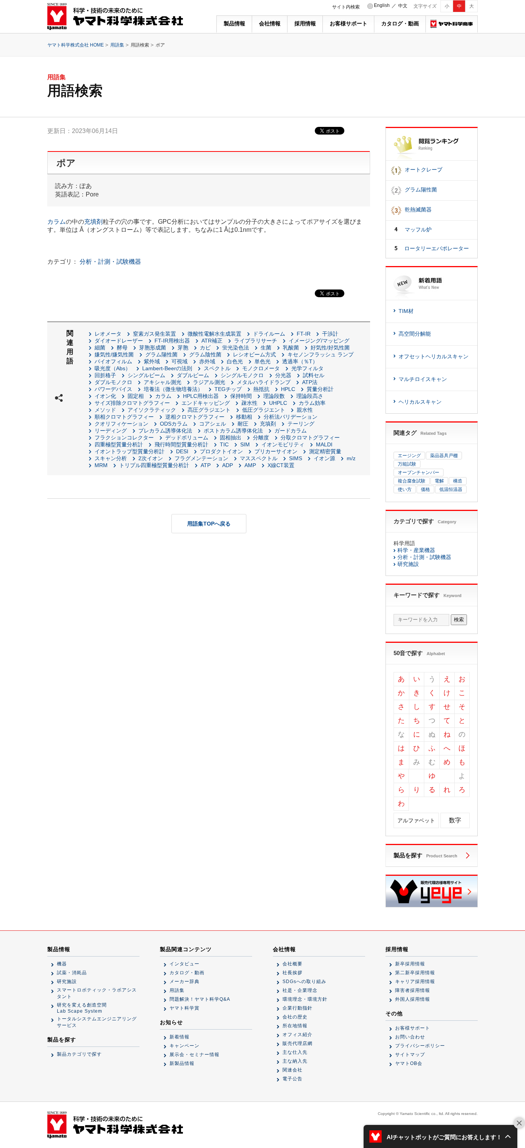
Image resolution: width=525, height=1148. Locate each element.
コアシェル (212, 424)
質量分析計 (320, 389)
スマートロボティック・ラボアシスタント (97, 993)
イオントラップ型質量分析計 (129, 451)
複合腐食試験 (411, 481)
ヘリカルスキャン (420, 402)
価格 (425, 489)
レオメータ (108, 334)
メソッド (105, 410)
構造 (457, 481)
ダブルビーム (193, 375)
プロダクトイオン (221, 451)
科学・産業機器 (416, 550)
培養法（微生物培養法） (173, 389)
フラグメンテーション (201, 458)
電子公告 (292, 1078)
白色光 (235, 361)
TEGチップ (228, 389)
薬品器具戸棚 (444, 455)
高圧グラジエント (209, 410)
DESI (182, 451)
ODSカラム (174, 424)
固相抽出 (230, 437)
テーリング (300, 424)
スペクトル (217, 368)
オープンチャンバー (418, 472)
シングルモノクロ (242, 375)
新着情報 (179, 1037)
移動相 (244, 417)
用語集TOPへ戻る (209, 524)
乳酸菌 (291, 347)
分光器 (283, 375)
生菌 (266, 347)
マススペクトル (258, 458)
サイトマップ (410, 1054)
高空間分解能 (415, 334)
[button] (440, 1136)
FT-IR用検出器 (172, 341)
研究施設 (408, 564)
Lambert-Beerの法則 (167, 368)
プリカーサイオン (275, 451)
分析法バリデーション (290, 417)
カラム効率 (312, 403)
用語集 (117, 45)
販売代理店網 (297, 1043)
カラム (56, 221)
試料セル (313, 375)
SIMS (295, 458)
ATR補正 (212, 341)
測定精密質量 (325, 451)
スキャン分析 (111, 458)
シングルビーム (146, 375)
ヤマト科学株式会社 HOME (75, 45)
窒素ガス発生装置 (154, 334)
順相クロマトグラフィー (124, 417)
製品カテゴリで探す (79, 1054)
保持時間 (241, 396)
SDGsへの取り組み (304, 981)
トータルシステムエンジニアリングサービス (97, 1022)
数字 (455, 820)
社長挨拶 (292, 972)
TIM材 (406, 311)
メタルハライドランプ (264, 382)
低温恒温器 (450, 489)
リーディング (111, 431)
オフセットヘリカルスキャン (434, 356)
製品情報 (234, 23)
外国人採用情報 (412, 999)
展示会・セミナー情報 (194, 1054)
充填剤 (93, 221)
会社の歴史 (294, 1017)
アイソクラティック (152, 410)
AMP (250, 465)
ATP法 (309, 382)
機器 (62, 964)
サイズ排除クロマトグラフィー (132, 403)
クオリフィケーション (121, 424)
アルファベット (416, 820)
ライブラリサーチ (255, 341)
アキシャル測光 (162, 382)
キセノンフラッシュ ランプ (320, 354)
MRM (101, 465)
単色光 (262, 361)
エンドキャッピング (205, 403)
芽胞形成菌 (152, 347)
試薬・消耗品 (72, 972)
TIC (224, 444)
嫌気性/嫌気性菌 (114, 354)
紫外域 (152, 361)
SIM (245, 444)
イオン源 (324, 458)
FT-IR (304, 334)
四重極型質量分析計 (119, 444)
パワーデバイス (113, 389)
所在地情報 (294, 1025)
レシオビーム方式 (254, 354)
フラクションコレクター (124, 437)
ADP (227, 465)
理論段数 (274, 396)
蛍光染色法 (235, 347)
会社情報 (270, 23)
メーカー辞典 (184, 981)
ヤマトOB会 (408, 1063)
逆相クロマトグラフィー (194, 417)
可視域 (179, 361)
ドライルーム (269, 334)
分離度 (261, 437)
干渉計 (330, 334)
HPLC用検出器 (201, 396)
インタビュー (184, 964)
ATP (206, 465)
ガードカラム (290, 431)
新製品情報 (181, 1063)
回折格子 (105, 375)
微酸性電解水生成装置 (214, 334)
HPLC (288, 389)
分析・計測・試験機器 (110, 261)
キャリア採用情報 (415, 981)
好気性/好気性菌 (330, 347)
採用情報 (305, 23)
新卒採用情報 (410, 964)
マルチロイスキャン (423, 379)
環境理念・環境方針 (304, 999)
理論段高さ (309, 396)
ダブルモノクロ (113, 382)
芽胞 (183, 347)
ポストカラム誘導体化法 (233, 431)
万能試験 (407, 464)
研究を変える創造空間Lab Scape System (82, 1008)
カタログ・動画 (400, 23)
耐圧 (243, 424)
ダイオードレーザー (119, 341)
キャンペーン (184, 1045)
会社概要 (292, 964)
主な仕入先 (294, 1052)
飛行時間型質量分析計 (181, 444)
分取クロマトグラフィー (310, 437)
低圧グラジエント (263, 410)
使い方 (405, 489)
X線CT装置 (280, 465)
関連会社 (292, 1070)
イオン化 (105, 396)
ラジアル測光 (209, 382)
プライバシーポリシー (420, 1045)
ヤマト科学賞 (184, 1008)
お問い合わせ (410, 1037)
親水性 (305, 410)
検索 (459, 619)
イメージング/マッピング (319, 341)
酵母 (122, 347)
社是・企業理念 (299, 990)
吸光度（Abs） (113, 368)
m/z (351, 458)
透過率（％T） (300, 361)
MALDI (324, 444)
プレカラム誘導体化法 (165, 431)
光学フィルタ (307, 368)
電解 (439, 481)
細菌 (100, 347)
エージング (409, 455)
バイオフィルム (113, 361)
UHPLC (278, 403)
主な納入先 (294, 1061)
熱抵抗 (261, 389)
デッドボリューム (186, 437)
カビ (205, 347)
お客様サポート (348, 23)
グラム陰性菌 (205, 354)
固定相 (136, 396)
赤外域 (207, 361)
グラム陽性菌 (161, 354)
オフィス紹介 (297, 1034)
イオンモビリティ (282, 444)
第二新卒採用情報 (415, 972)
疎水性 (249, 403)
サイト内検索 (346, 7)
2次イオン (150, 458)
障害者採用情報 (412, 990)
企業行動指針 (297, 1008)
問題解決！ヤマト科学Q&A (199, 999)
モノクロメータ (261, 368)
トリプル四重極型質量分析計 (154, 465)
